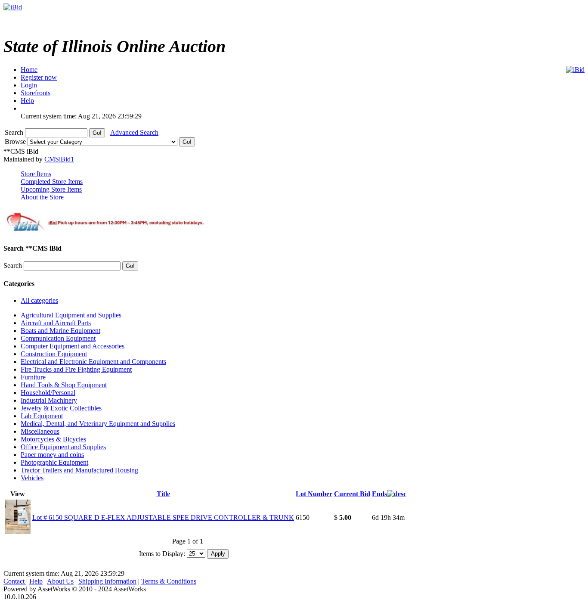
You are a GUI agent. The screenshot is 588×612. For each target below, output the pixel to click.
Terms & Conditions (168, 581)
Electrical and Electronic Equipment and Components (93, 361)
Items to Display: (162, 553)
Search (15, 132)
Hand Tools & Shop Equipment (64, 384)
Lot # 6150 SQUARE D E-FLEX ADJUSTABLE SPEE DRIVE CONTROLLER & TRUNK (163, 517)
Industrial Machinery (49, 400)
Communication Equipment (58, 338)
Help (36, 581)
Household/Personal (48, 392)
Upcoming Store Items (51, 189)
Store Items (36, 173)
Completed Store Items (52, 181)
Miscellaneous (40, 431)
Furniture (33, 377)
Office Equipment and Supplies (63, 446)
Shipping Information (107, 581)
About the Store (42, 197)
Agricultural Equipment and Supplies (71, 315)
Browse (16, 141)
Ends (379, 493)
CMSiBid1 (59, 159)
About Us (60, 581)
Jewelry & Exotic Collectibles (61, 408)
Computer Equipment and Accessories (72, 346)
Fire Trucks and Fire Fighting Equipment (76, 369)
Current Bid (352, 493)
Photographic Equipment (54, 462)
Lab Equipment (42, 415)
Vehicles (32, 478)
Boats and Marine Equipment (60, 330)
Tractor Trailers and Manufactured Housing (79, 470)
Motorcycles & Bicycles (53, 439)
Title (163, 493)
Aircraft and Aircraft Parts (56, 322)
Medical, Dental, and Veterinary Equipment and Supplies (98, 423)
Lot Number (314, 493)
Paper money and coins (52, 454)
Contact (14, 581)
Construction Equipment (54, 353)
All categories (39, 300)
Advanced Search (134, 132)
